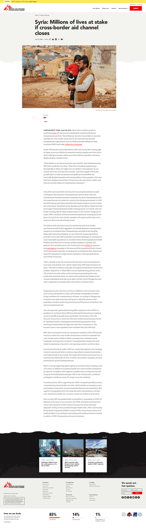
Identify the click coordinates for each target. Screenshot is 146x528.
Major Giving (45, 491)
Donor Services (46, 484)
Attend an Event (69, 487)
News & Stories (45, 15)
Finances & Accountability (48, 487)
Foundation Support (47, 496)
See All (104, 437)
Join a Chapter (69, 491)
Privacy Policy (92, 498)
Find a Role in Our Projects (71, 498)
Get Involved (122, 8)
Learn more (32, 1)
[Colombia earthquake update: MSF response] (96, 455)
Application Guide (69, 500)
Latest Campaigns (69, 484)
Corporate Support (46, 498)
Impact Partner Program (47, 493)
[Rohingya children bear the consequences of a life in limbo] (49, 455)
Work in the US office (70, 496)
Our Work (96, 8)
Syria (45, 121)
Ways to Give (45, 489)
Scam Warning (92, 500)
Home (36, 15)
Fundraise (68, 486)
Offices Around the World (94, 486)
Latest (113, 8)
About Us (105, 8)
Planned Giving (46, 494)
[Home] (21, 8)
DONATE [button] (135, 8)
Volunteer (68, 489)
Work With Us (133, 4)
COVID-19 (88, 245)
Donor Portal (45, 486)
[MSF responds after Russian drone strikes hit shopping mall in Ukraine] (73, 455)
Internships (68, 501)
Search (139, 4)
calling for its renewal (73, 144)
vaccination (51, 248)
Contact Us (91, 496)
